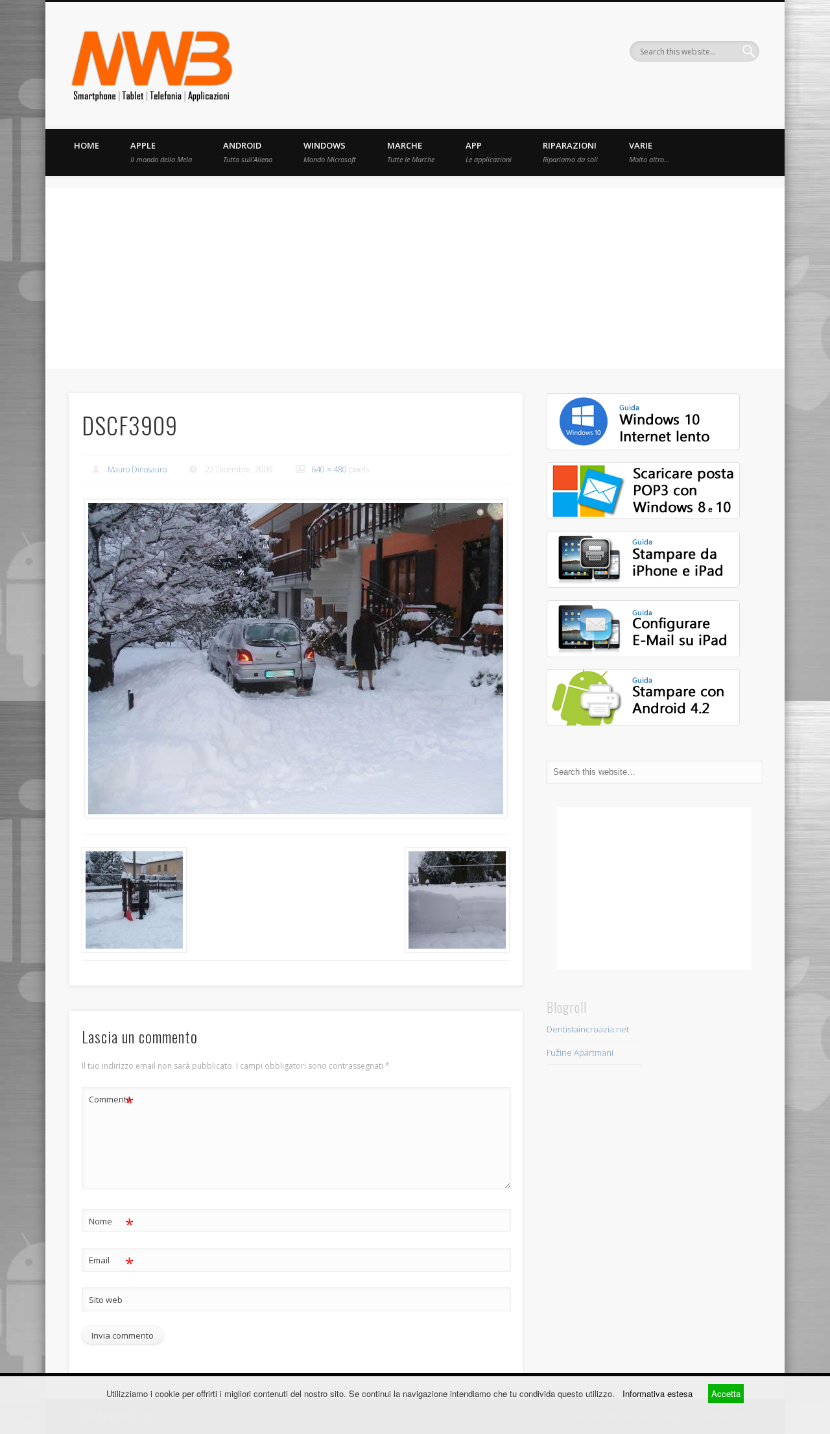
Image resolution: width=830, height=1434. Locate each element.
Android (247, 152)
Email (111, 1262)
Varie (649, 152)
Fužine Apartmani (580, 1052)
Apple (161, 152)
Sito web (106, 1300)
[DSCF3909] (296, 659)
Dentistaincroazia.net (588, 1029)
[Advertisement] (415, 278)
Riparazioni (570, 152)
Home (86, 145)
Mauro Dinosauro (137, 469)
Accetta (726, 1393)
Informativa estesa (657, 1393)
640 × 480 (329, 469)
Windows (329, 152)
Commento (111, 1101)
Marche (410, 152)
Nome (111, 1223)
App (489, 152)
